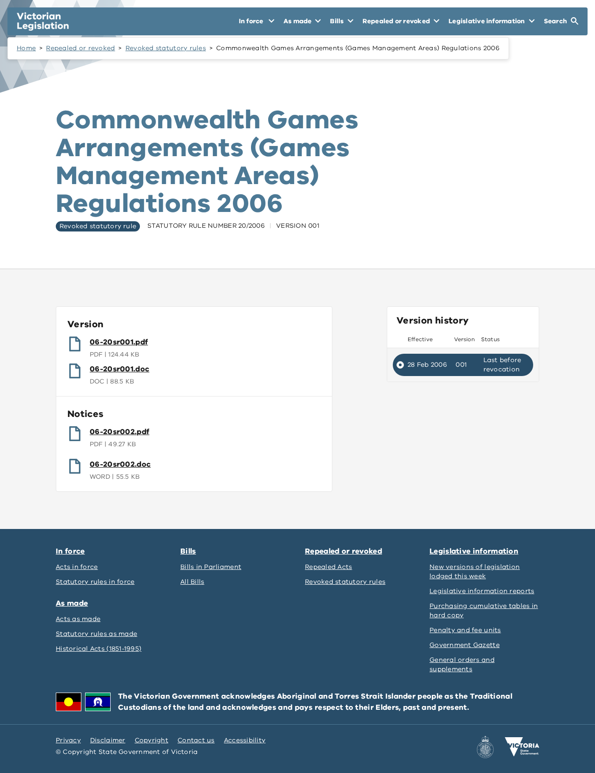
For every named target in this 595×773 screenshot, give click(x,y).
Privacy (68, 740)
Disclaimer (108, 740)
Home (26, 48)
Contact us (196, 740)
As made (72, 603)
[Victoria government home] (522, 747)
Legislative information (474, 551)
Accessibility (245, 740)
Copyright (151, 740)
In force (70, 551)
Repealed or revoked (80, 48)
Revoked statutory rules (166, 48)
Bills (188, 551)
